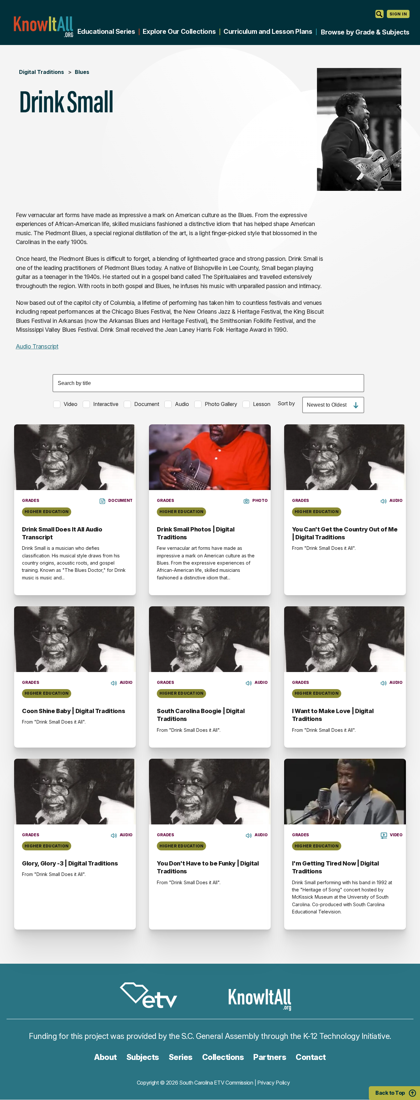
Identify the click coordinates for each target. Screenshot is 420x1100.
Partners (269, 1057)
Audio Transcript (37, 346)
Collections (223, 1057)
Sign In (398, 13)
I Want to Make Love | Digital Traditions (333, 714)
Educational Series (106, 31)
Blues (82, 72)
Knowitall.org (43, 26)
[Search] (379, 14)
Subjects (142, 1057)
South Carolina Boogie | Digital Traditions (200, 714)
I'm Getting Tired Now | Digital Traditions (335, 867)
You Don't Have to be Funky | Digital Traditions (208, 867)
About (105, 1057)
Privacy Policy (273, 1082)
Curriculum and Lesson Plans (267, 31)
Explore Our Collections (179, 31)
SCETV (152, 996)
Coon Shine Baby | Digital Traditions (73, 710)
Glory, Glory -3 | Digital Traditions (70, 863)
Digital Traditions (41, 72)
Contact (311, 1057)
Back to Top (390, 1092)
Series (181, 1057)
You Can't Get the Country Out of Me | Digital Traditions (344, 533)
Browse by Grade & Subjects (365, 32)
